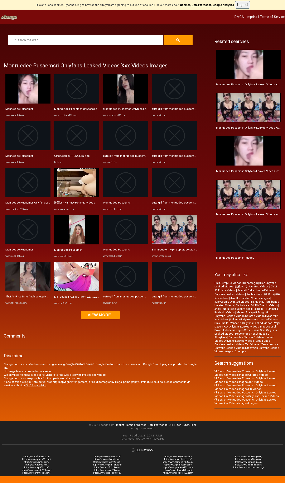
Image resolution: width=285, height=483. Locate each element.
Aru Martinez (254, 294)
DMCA (239, 17)
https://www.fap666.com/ (36, 467)
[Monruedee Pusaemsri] (27, 102)
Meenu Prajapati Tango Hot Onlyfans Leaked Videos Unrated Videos (242, 314)
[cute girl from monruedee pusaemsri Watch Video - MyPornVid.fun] (125, 149)
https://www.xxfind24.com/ (107, 467)
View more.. (100, 315)
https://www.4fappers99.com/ (36, 459)
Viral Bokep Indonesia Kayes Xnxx (245, 328)
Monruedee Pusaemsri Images (235, 257)
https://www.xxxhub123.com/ (107, 462)
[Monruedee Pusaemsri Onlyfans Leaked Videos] (27, 196)
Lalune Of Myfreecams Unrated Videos (254, 319)
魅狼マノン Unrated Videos (252, 286)
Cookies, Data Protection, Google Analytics (207, 5)
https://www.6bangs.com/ (36, 462)
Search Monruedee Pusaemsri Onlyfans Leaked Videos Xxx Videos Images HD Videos (245, 387)
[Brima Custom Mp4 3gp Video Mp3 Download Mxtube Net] (174, 243)
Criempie (240, 351)
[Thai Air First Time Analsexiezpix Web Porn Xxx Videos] (27, 290)
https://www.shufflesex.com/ (36, 473)
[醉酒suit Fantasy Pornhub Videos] (76, 196)
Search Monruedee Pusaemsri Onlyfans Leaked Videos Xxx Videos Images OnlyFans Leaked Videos (246, 394)
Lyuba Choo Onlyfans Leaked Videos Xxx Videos (242, 342)
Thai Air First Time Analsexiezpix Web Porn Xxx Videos (39, 296)
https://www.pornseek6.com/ (178, 464)
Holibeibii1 (259, 309)
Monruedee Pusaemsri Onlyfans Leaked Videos (34, 202)
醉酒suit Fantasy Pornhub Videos (74, 202)
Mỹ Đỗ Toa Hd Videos (264, 305)
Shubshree (242, 305)
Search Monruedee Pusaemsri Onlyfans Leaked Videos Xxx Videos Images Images (245, 401)
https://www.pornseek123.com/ (178, 462)
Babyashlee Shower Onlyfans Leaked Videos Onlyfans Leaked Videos (244, 339)
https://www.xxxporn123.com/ (107, 464)
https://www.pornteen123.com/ (178, 467)
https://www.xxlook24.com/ (107, 470)
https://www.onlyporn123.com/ (178, 473)
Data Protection (158, 425)
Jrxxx (217, 309)
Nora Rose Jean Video (237, 309)
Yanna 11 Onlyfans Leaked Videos (251, 323)
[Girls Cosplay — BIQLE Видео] (76, 149)
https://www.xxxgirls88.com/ (107, 473)
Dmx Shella (221, 323)
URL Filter (174, 425)
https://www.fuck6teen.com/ (178, 459)
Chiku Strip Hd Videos (227, 283)
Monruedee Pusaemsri (19, 109)
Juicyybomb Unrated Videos (231, 301)
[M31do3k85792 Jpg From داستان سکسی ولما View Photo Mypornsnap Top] (76, 290)
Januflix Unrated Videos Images (250, 298)
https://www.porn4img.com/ (248, 464)
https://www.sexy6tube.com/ (178, 456)
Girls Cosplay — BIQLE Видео (72, 156)
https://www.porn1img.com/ (248, 456)
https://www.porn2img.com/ (248, 459)
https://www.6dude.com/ (36, 464)
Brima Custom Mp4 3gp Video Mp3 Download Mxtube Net (187, 249)
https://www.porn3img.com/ (248, 462)
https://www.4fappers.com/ (36, 456)
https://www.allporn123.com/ (178, 470)
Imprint (251, 17)
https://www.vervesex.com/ (107, 456)
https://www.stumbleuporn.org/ (248, 467)
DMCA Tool (189, 425)
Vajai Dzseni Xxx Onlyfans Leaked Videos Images (247, 324)
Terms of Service (272, 17)
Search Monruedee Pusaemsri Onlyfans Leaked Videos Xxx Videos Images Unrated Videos (245, 373)
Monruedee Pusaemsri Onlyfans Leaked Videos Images (250, 214)
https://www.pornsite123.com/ (36, 470)
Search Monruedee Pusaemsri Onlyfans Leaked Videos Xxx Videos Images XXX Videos (245, 380)
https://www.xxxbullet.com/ (107, 459)
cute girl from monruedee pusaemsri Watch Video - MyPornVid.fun (144, 156)
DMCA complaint (35, 385)
